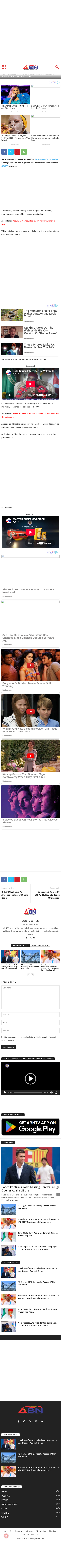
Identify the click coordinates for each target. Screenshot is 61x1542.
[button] (30, 1079)
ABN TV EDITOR (9, 77)
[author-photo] (30, 911)
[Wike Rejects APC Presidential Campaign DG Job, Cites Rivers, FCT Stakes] (8, 1250)
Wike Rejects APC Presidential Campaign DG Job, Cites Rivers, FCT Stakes (37, 1248)
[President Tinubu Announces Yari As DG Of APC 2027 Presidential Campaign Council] (50, 956)
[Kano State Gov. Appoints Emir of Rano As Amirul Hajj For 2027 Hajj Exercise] (8, 1237)
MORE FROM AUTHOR (40, 945)
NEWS (4, 1492)
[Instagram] (25, 1422)
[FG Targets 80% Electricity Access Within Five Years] (30, 956)
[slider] (28, 1092)
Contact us (18, 1531)
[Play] (5, 1092)
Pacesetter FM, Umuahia (46, 159)
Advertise (29, 1531)
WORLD (4, 1517)
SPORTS (5, 1513)
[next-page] (32, 974)
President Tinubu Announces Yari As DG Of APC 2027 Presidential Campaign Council (50, 967)
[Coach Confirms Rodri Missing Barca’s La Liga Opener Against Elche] (10, 956)
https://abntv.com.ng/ (30, 924)
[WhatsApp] (24, 152)
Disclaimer (53, 1531)
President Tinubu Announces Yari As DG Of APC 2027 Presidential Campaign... (38, 1220)
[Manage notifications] (6, 1535)
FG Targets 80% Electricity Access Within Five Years (30, 966)
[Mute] (51, 1092)
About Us (8, 1531)
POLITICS (5, 1496)
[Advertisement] (30, 31)
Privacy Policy (41, 1531)
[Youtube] (34, 938)
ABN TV (5, 166)
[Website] (37, 1422)
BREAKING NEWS (9, 1504)
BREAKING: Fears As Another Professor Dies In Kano (15, 894)
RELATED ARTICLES (20, 945)
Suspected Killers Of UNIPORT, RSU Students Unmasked (47, 894)
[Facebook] (4, 152)
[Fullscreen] (55, 1092)
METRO (4, 1500)
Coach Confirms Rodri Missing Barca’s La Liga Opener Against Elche (9, 966)
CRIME (4, 1509)
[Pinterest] (17, 152)
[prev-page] (28, 974)
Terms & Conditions (30, 1534)
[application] (30, 1078)
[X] (11, 152)
